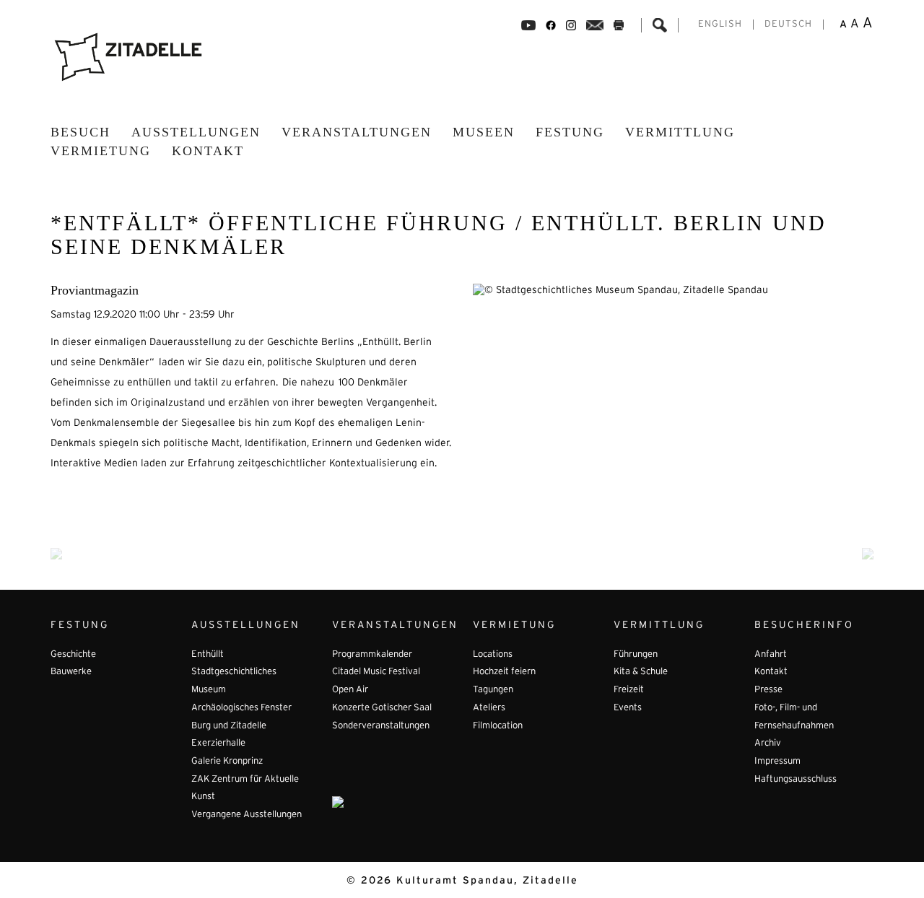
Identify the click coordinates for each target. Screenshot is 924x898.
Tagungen (493, 690)
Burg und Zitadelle (228, 726)
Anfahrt (770, 654)
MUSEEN (484, 132)
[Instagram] (571, 25)
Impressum (777, 761)
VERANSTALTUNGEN (357, 132)
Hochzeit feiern (504, 672)
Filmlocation (498, 726)
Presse (768, 690)
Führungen (636, 654)
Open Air (350, 690)
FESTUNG (570, 132)
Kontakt (208, 151)
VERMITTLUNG (680, 132)
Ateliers (489, 708)
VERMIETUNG (101, 151)
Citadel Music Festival (376, 672)
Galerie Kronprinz (227, 761)
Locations (493, 654)
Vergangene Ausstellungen (246, 815)
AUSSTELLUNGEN (196, 132)
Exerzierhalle (218, 743)
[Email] (595, 25)
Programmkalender (372, 654)
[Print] (618, 25)
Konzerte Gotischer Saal (382, 708)
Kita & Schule (641, 672)
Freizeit (629, 690)
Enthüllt (207, 654)
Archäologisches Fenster (241, 708)
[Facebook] (528, 25)
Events (628, 708)
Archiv (767, 743)
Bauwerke (71, 672)
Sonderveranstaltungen (381, 726)
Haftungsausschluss (795, 779)
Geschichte (73, 654)
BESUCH (80, 132)
